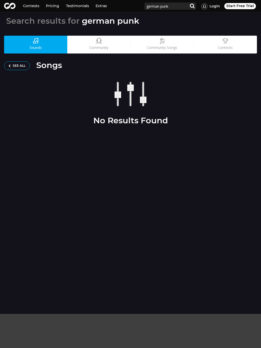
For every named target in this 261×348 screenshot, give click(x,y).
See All (18, 66)
